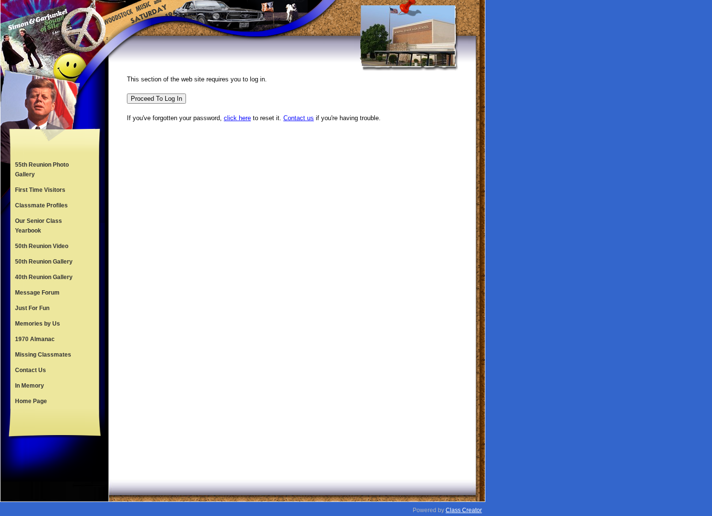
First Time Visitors (40, 190)
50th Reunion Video (41, 246)
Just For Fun (32, 308)
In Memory (29, 385)
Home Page (31, 401)
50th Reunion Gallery (44, 261)
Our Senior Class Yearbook (38, 226)
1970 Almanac (35, 339)
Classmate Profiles (41, 205)
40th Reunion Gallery (44, 277)
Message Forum (37, 292)
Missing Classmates (43, 354)
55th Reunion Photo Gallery (42, 169)
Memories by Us (37, 323)
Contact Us (30, 370)
